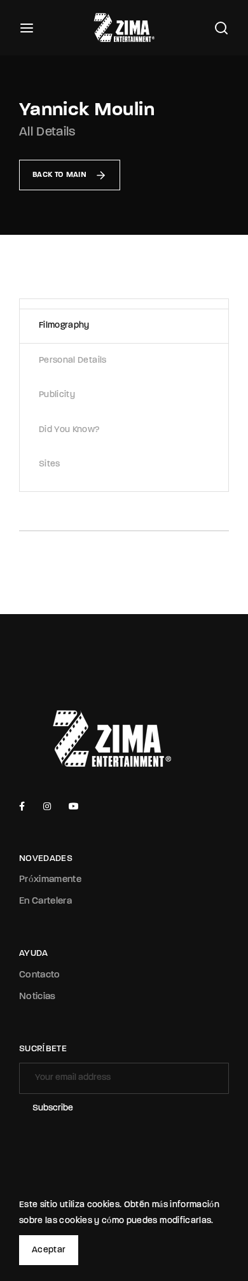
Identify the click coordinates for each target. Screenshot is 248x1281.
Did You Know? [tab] (69, 430)
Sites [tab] (49, 464)
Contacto (39, 975)
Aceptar (48, 1250)
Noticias (37, 997)
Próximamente (50, 880)
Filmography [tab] (64, 325)
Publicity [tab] (57, 395)
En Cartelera (45, 901)
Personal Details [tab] (73, 360)
